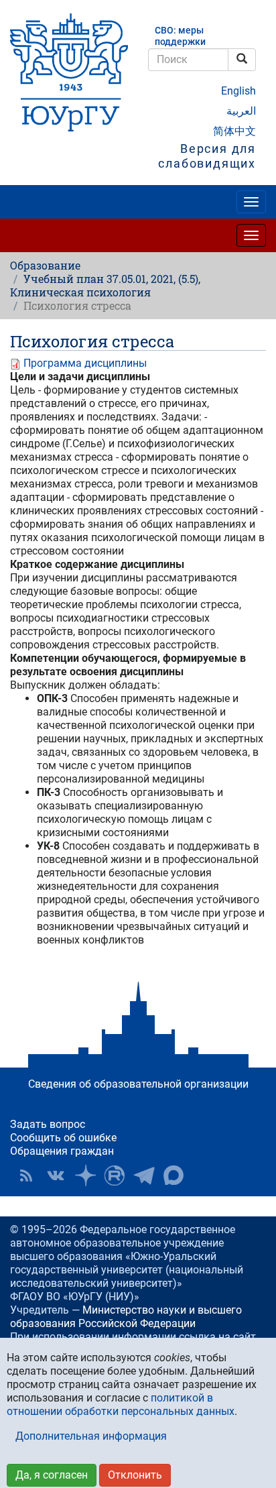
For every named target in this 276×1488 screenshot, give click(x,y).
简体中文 (234, 131)
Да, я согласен (51, 1475)
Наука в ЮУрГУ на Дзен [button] (85, 1175)
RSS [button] (26, 1175)
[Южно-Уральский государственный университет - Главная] (69, 72)
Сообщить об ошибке (63, 1137)
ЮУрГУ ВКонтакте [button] (55, 1175)
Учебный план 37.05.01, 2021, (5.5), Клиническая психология (105, 285)
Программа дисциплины (85, 363)
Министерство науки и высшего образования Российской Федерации (126, 1317)
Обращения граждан (62, 1151)
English (238, 90)
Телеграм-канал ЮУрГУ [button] (144, 1175)
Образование (45, 265)
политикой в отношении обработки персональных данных (120, 1404)
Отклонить (135, 1475)
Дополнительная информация (91, 1436)
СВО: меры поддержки (180, 36)
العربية (241, 111)
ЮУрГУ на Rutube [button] (114, 1175)
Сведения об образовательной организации (138, 1084)
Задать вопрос (47, 1124)
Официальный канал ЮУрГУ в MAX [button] (173, 1175)
